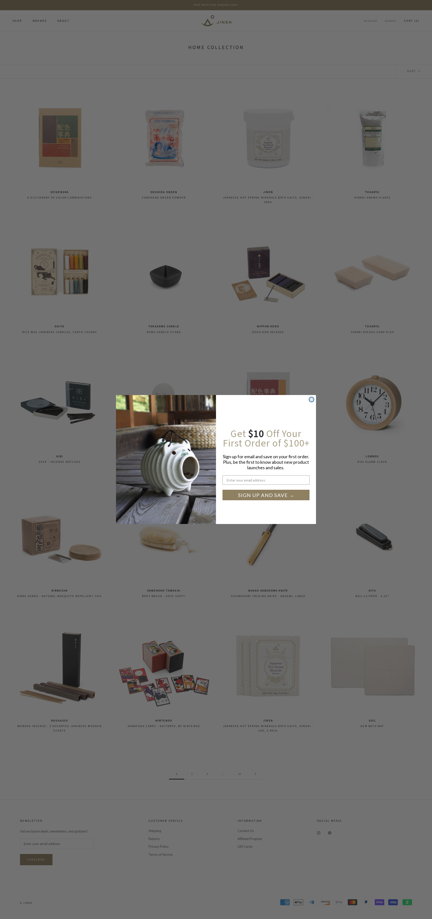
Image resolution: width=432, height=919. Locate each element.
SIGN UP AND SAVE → (266, 495)
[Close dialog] (311, 399)
